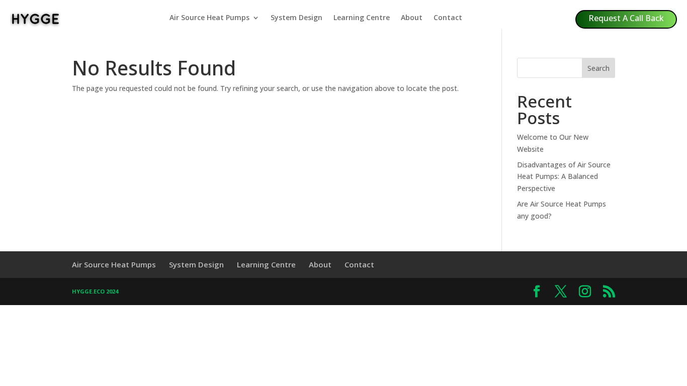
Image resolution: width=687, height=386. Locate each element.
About (411, 18)
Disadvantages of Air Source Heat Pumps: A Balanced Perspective (564, 177)
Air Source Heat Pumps (209, 18)
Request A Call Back (626, 18)
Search (598, 68)
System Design (296, 18)
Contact (448, 18)
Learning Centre (361, 18)
